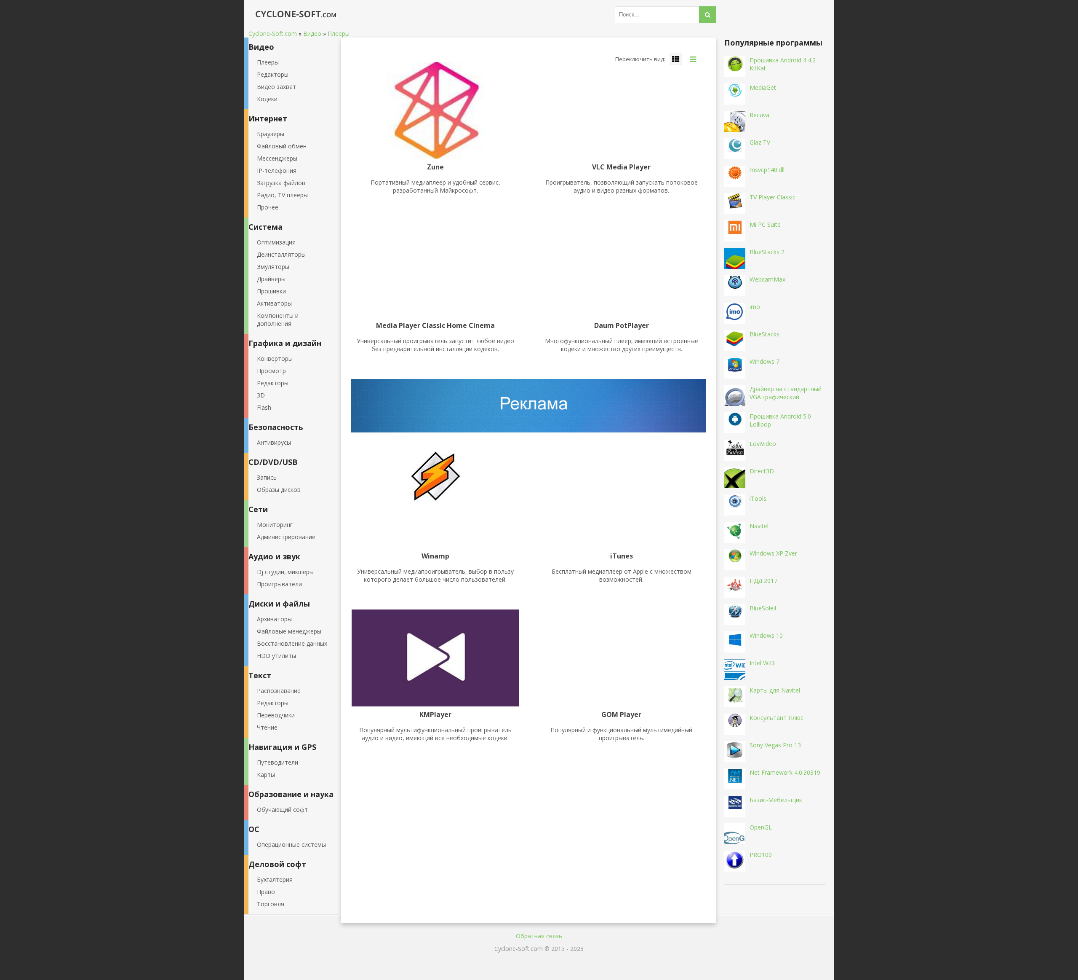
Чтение (267, 727)
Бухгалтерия (275, 879)
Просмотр (271, 371)
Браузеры (270, 134)
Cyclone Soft (292, 15)
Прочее (267, 207)
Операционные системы (291, 844)
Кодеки (267, 99)
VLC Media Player (621, 167)
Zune (435, 167)
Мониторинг (275, 525)
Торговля (270, 904)
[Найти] (707, 14)
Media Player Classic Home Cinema (435, 326)
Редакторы (272, 74)
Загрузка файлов (281, 183)
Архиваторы (274, 619)
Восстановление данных (292, 643)
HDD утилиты (276, 656)
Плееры (268, 62)
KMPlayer (435, 715)
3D (261, 395)
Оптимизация (276, 242)
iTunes (621, 556)
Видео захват (276, 87)
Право (266, 892)
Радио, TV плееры (282, 195)
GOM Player (621, 715)
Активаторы (274, 303)
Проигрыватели (279, 584)
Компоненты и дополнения (278, 319)
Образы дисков (279, 490)
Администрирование (286, 537)
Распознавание (279, 691)
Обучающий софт (282, 809)
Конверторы (275, 358)
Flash (264, 407)
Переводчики (276, 715)
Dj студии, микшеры (285, 572)
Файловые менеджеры (289, 631)
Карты (266, 775)
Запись (267, 477)
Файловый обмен (282, 146)
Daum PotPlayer (621, 326)
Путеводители (277, 762)
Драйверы (271, 279)
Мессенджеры (277, 158)
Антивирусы (274, 442)
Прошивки (271, 291)
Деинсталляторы (281, 254)
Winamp (435, 556)
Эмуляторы (273, 267)
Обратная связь (539, 936)
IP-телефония (276, 170)
